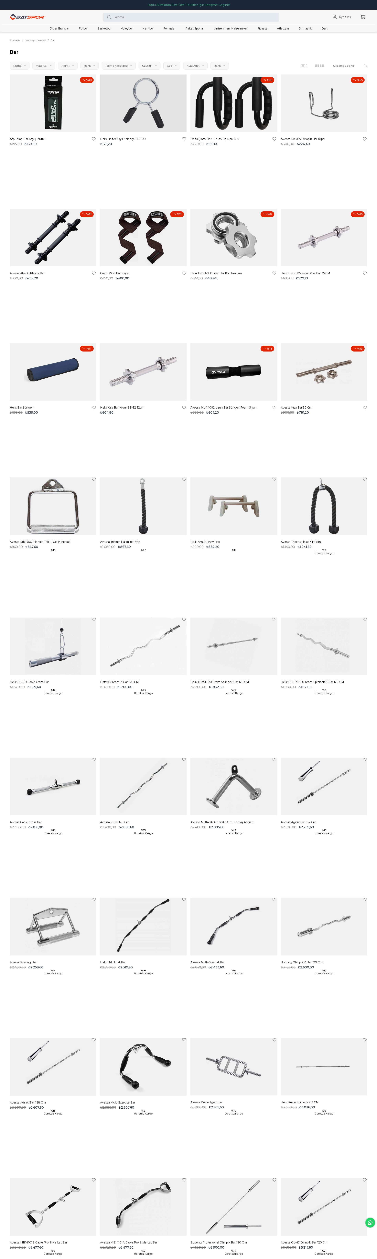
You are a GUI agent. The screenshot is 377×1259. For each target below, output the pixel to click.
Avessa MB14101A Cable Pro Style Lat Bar (128, 1242)
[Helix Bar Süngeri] (53, 372)
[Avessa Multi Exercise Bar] (143, 1066)
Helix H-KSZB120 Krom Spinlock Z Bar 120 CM (312, 682)
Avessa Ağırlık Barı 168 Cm (28, 1102)
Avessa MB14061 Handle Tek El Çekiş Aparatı (40, 542)
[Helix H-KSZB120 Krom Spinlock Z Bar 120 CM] (324, 646)
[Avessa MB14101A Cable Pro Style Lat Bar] (143, 1207)
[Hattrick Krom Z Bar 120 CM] (143, 646)
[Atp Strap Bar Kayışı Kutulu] (53, 103)
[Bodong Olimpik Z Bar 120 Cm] (324, 926)
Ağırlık (66, 65)
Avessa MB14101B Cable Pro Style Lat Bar (38, 1242)
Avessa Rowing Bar (23, 962)
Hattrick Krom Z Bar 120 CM (119, 682)
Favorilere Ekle (93, 139)
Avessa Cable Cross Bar (26, 822)
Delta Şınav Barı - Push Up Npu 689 (214, 139)
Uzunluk (147, 65)
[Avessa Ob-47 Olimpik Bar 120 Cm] (324, 1207)
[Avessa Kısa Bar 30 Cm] (324, 372)
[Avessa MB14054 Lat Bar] (233, 926)
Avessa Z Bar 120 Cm (114, 822)
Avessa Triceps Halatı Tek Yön (120, 542)
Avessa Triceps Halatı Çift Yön (301, 542)
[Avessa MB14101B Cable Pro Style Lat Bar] (53, 1207)
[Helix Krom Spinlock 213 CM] (324, 1066)
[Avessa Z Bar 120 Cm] (143, 786)
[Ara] (110, 17)
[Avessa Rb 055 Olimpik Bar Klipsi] (324, 103)
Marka (17, 65)
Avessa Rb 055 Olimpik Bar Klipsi (303, 139)
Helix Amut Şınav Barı (205, 542)
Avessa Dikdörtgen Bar (206, 1102)
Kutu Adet (193, 65)
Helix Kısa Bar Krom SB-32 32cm (122, 407)
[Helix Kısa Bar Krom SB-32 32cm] (143, 372)
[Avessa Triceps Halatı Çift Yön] (324, 506)
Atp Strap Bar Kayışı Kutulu (28, 139)
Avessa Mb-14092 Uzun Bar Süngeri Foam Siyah (223, 407)
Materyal (42, 65)
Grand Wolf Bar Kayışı (114, 273)
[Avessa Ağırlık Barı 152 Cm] (324, 786)
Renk (87, 65)
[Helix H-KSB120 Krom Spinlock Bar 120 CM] (233, 646)
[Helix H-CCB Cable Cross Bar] (53, 646)
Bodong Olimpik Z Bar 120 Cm (302, 962)
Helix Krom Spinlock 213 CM (300, 1102)
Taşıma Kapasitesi (116, 65)
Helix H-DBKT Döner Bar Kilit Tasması (216, 273)
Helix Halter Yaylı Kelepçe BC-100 (123, 139)
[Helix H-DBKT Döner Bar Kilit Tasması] (233, 237)
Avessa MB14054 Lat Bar (207, 962)
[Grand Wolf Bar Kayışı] (143, 237)
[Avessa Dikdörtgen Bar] (233, 1066)
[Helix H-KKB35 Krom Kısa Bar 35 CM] (324, 237)
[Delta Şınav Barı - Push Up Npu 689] (233, 103)
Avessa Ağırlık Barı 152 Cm (298, 822)
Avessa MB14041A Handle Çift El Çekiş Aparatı (221, 822)
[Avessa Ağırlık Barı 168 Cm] (53, 1066)
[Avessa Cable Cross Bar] (53, 786)
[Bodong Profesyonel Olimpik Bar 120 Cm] (233, 1207)
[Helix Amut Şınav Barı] (233, 506)
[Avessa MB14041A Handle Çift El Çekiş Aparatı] (233, 786)
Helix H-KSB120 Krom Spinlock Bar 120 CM (219, 682)
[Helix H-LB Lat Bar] (143, 926)
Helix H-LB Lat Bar (113, 962)
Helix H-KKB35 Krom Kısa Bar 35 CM (305, 273)
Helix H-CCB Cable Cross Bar (29, 682)
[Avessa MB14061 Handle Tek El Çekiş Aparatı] (53, 506)
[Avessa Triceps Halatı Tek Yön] (143, 506)
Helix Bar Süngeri (21, 407)
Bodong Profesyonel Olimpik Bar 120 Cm (218, 1242)
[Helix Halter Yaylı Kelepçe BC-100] (143, 103)
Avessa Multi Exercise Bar (117, 1102)
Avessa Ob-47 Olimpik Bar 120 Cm (304, 1242)
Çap (170, 65)
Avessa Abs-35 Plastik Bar (27, 273)
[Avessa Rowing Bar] (53, 926)
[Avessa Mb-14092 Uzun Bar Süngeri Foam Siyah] (233, 372)
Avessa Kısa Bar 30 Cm (296, 407)
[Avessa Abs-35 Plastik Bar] (53, 237)
